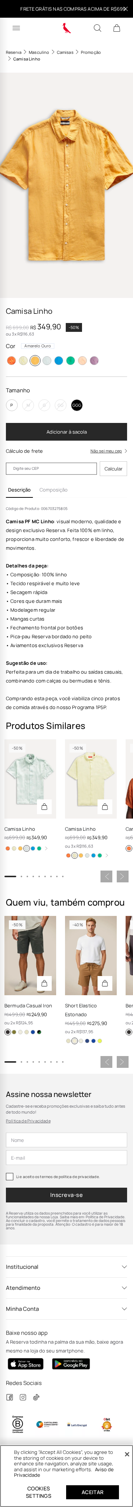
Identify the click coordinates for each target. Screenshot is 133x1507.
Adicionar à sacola (67, 431)
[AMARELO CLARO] (23, 360)
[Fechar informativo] (125, 9)
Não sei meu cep (106, 451)
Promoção (91, 52)
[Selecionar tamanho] (44, 806)
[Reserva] (66, 28)
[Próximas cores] (46, 848)
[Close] (127, 1454)
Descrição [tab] (19, 489)
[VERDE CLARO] (46, 360)
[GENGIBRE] (26, 1032)
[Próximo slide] (123, 876)
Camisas (65, 52)
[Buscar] (97, 28)
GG (61, 405)
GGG (76, 405)
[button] (66, 185)
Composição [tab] (54, 489)
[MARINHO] (87, 1041)
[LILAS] (94, 360)
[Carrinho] (116, 28)
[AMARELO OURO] (35, 360)
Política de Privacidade (28, 1121)
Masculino (39, 52)
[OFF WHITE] (20, 1032)
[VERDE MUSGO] (14, 1032)
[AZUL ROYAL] (58, 360)
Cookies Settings (38, 1492)
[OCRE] (74, 1041)
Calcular (114, 468)
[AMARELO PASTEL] (33, 1032)
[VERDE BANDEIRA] (70, 360)
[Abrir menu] (16, 28)
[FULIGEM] (8, 1032)
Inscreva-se (66, 1195)
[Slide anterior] (106, 876)
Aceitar (93, 1492)
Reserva (13, 52)
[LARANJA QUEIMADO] (11, 360)
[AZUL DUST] (39, 1032)
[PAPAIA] (82, 360)
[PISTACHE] (100, 1041)
